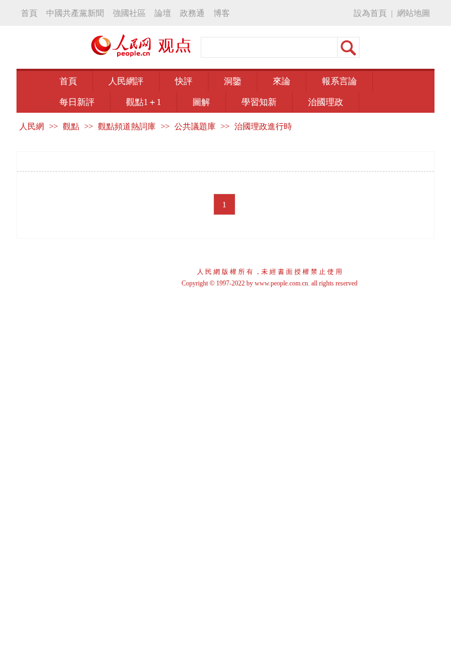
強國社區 (129, 13)
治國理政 (325, 102)
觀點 (71, 126)
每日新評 (77, 102)
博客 (221, 13)
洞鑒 (232, 81)
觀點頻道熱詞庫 (127, 126)
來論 (281, 81)
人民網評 (126, 81)
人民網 (31, 126)
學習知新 (259, 102)
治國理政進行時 (263, 126)
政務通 (192, 13)
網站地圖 (413, 13)
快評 (184, 81)
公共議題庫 (195, 126)
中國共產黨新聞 (75, 13)
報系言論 (339, 81)
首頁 (29, 13)
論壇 (163, 13)
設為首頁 (370, 13)
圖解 (201, 102)
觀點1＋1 (143, 102)
